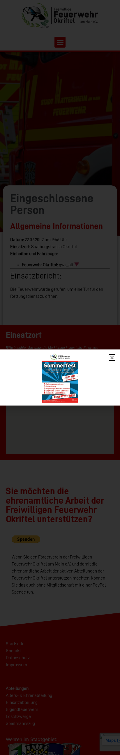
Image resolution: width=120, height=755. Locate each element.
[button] (112, 357)
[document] (60, 377)
